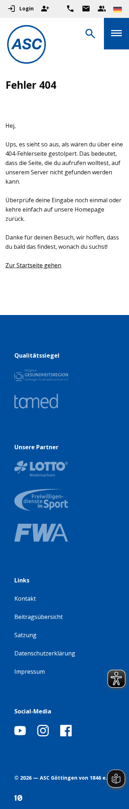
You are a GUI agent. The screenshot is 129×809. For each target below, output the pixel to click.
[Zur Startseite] (26, 45)
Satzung (25, 635)
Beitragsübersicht (38, 617)
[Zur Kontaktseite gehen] (86, 8)
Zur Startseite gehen (33, 265)
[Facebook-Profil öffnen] (66, 734)
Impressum (29, 671)
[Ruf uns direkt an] (70, 8)
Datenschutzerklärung (44, 653)
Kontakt (25, 598)
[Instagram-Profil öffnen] (43, 734)
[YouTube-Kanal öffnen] (20, 734)
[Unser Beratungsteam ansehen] (101, 8)
